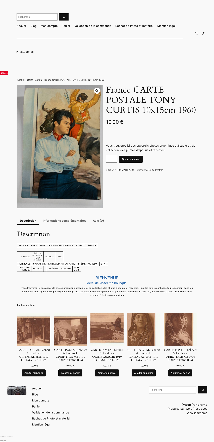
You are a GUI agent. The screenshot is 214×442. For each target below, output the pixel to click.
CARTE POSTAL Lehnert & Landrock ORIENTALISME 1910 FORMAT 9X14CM (34, 355)
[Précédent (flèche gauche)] (1, 440)
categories (27, 51)
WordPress (193, 408)
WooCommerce (197, 413)
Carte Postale (34, 79)
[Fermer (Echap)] (12, 436)
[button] (97, 91)
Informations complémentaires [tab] (64, 220)
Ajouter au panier (131, 159)
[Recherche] (64, 17)
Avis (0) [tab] (98, 220)
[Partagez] (8, 436)
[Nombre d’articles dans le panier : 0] (196, 33)
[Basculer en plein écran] (5, 436)
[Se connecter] (203, 33)
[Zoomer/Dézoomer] (1, 436)
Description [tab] (28, 220)
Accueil (21, 79)
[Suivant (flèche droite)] (5, 440)
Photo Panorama (194, 405)
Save (5, 73)
